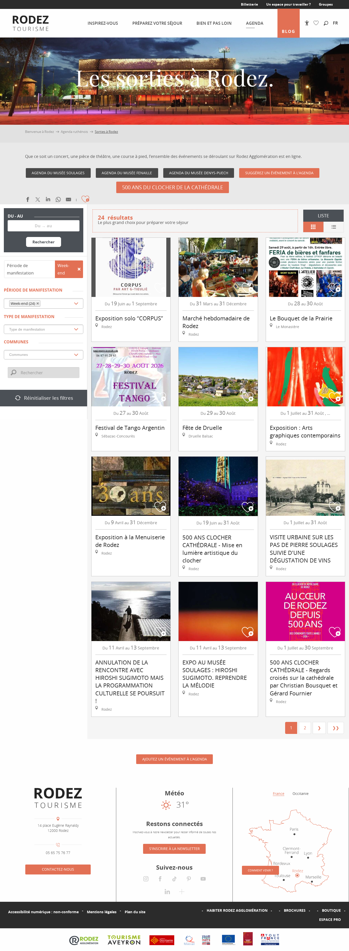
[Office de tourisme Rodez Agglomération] (58, 798)
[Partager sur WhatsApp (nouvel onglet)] (58, 200)
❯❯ (335, 728)
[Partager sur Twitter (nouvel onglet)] (37, 200)
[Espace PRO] (311, 919)
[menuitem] (31, 23)
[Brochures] (276, 910)
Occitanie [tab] (301, 793)
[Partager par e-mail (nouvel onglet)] (68, 200)
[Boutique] (314, 910)
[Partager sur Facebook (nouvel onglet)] (27, 200)
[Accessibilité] (307, 23)
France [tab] (278, 793)
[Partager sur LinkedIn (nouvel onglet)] (48, 200)
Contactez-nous (58, 869)
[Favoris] (317, 23)
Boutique (331, 910)
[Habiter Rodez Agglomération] (198, 910)
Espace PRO (330, 919)
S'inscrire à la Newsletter (174, 848)
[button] (326, 23)
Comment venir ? (260, 870)
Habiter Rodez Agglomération (237, 910)
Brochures (295, 910)
